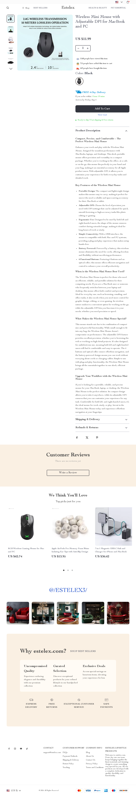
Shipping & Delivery (71, 760)
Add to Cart (102, 109)
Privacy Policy (92, 764)
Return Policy (68, 764)
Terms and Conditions (95, 767)
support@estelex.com (52, 753)
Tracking (66, 767)
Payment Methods (70, 756)
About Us (90, 756)
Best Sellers (40, 8)
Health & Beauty (98, 8)
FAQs (65, 753)
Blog (88, 753)
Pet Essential (118, 8)
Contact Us (90, 760)
